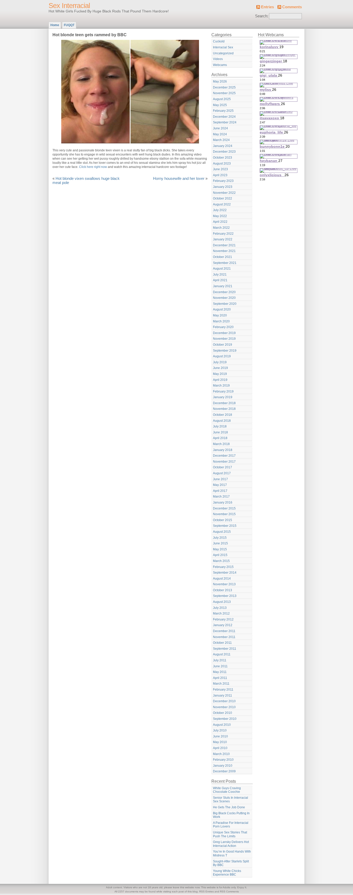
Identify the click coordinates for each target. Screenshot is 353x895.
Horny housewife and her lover (178, 178)
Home (54, 25)
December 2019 (224, 333)
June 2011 (220, 666)
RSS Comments (229, 891)
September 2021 (224, 263)
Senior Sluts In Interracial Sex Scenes (230, 799)
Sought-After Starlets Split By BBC (231, 863)
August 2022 (222, 204)
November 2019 (224, 339)
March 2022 (221, 228)
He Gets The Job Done (229, 807)
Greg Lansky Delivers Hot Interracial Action (231, 844)
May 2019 (220, 374)
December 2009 (224, 771)
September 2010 (224, 719)
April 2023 (220, 175)
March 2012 (221, 613)
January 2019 (222, 397)
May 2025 (220, 105)
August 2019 (222, 356)
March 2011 (221, 683)
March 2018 (221, 444)
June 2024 (220, 128)
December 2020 (224, 292)
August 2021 (222, 268)
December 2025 (224, 87)
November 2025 (224, 93)
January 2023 (222, 187)
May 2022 (220, 216)
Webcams (220, 65)
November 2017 (224, 461)
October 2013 (222, 590)
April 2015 (220, 555)
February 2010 (223, 759)
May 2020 (220, 315)
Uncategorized (223, 53)
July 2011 (219, 660)
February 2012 (223, 619)
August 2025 (222, 99)
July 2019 (220, 362)
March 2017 (221, 496)
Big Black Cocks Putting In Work (231, 815)
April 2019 (220, 380)
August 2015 (222, 532)
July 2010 (220, 730)
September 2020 (224, 304)
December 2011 (224, 631)
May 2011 (220, 672)
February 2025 (223, 111)
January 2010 (222, 765)
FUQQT (69, 25)
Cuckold (219, 41)
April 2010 (220, 748)
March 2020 (221, 321)
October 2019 (222, 344)
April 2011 (220, 678)
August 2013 (222, 602)
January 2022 (222, 239)
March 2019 (221, 385)
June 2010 (220, 736)
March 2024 (221, 140)
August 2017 (222, 473)
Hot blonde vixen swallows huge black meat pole (86, 180)
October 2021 (222, 257)
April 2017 (220, 491)
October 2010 (222, 713)
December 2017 (224, 455)
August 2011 (222, 654)
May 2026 (220, 81)
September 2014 (224, 572)
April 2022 (220, 222)
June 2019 (220, 368)
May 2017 (220, 485)
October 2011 (222, 643)
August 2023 (222, 163)
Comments (292, 7)
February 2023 (223, 181)
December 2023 (224, 151)
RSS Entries (206, 891)
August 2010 (222, 725)
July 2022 (220, 210)
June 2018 (220, 432)
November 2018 (224, 409)
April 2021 (220, 280)
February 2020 (223, 327)
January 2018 (222, 450)
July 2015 (220, 537)
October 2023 (222, 157)
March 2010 (221, 754)
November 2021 (224, 251)
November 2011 (224, 637)
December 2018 (224, 403)
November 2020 (224, 298)
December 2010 (224, 701)
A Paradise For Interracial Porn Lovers (230, 825)
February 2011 (223, 689)
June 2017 (220, 479)
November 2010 (224, 707)
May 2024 (220, 134)
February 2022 (223, 233)
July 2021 (220, 274)
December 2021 (224, 245)
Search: (261, 16)
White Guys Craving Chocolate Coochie (227, 790)
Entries (267, 7)
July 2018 (220, 426)
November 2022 (224, 193)
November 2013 (224, 584)
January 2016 (222, 502)
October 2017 (222, 467)
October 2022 (222, 198)
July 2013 (220, 608)
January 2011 (222, 695)
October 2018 (222, 415)
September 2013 (224, 596)
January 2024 (222, 146)
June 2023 (220, 169)
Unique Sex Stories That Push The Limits (230, 834)
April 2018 (220, 438)
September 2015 (224, 526)
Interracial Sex (223, 47)
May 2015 (220, 549)
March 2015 (221, 561)
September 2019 (224, 350)
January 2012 (222, 625)
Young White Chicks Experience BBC (227, 873)
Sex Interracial (69, 6)
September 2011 (224, 648)
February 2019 (223, 391)
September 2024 (224, 122)
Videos (218, 59)
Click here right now (93, 167)
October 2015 (222, 520)
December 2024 (224, 117)
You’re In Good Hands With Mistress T (232, 853)
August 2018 (222, 421)
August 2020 (222, 309)
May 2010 (220, 742)
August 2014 (222, 578)
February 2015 (223, 567)
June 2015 (220, 543)
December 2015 (224, 508)
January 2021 (222, 286)
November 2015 (224, 514)
